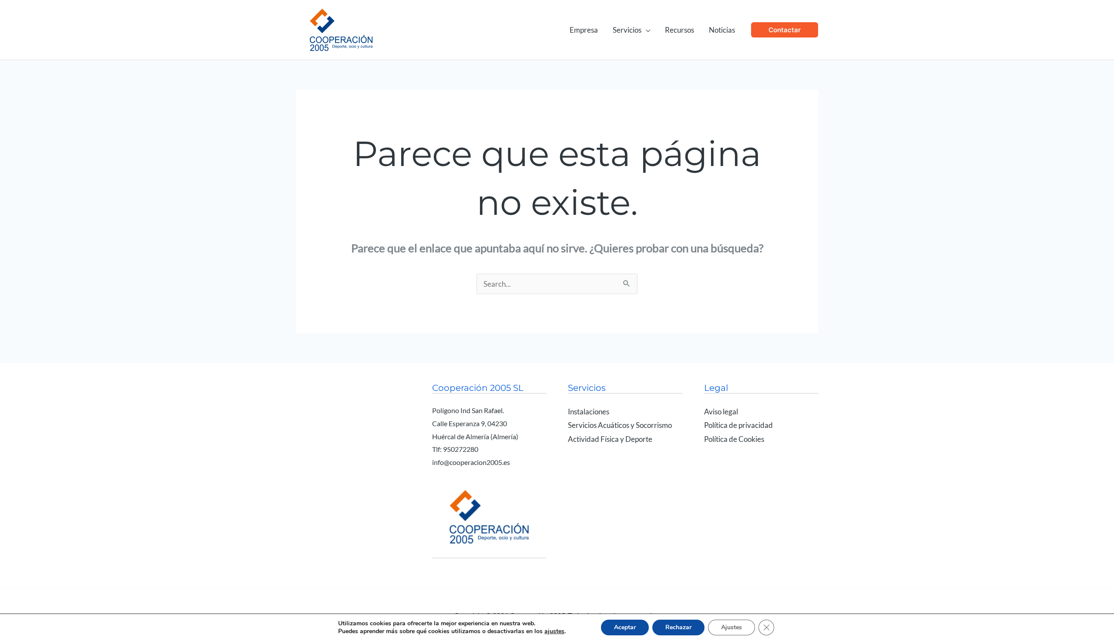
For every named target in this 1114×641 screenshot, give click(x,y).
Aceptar (625, 627)
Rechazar (678, 627)
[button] (645, 30)
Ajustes (731, 627)
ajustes (554, 631)
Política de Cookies (734, 439)
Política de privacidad (738, 425)
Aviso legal (721, 411)
